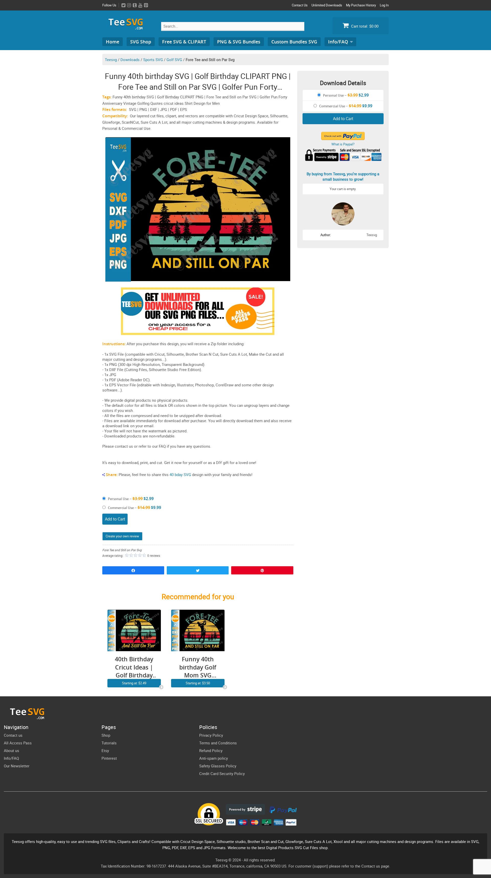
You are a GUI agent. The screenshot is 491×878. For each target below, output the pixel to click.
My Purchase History (361, 5)
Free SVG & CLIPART (184, 42)
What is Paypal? (342, 144)
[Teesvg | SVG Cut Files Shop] (127, 27)
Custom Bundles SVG (294, 42)
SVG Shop (140, 42)
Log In (384, 5)
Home (112, 42)
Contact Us (300, 5)
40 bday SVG (180, 474)
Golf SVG (174, 59)
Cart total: (364, 26)
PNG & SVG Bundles (238, 42)
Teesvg (111, 59)
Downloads (130, 59)
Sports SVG (153, 59)
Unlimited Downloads (326, 5)
